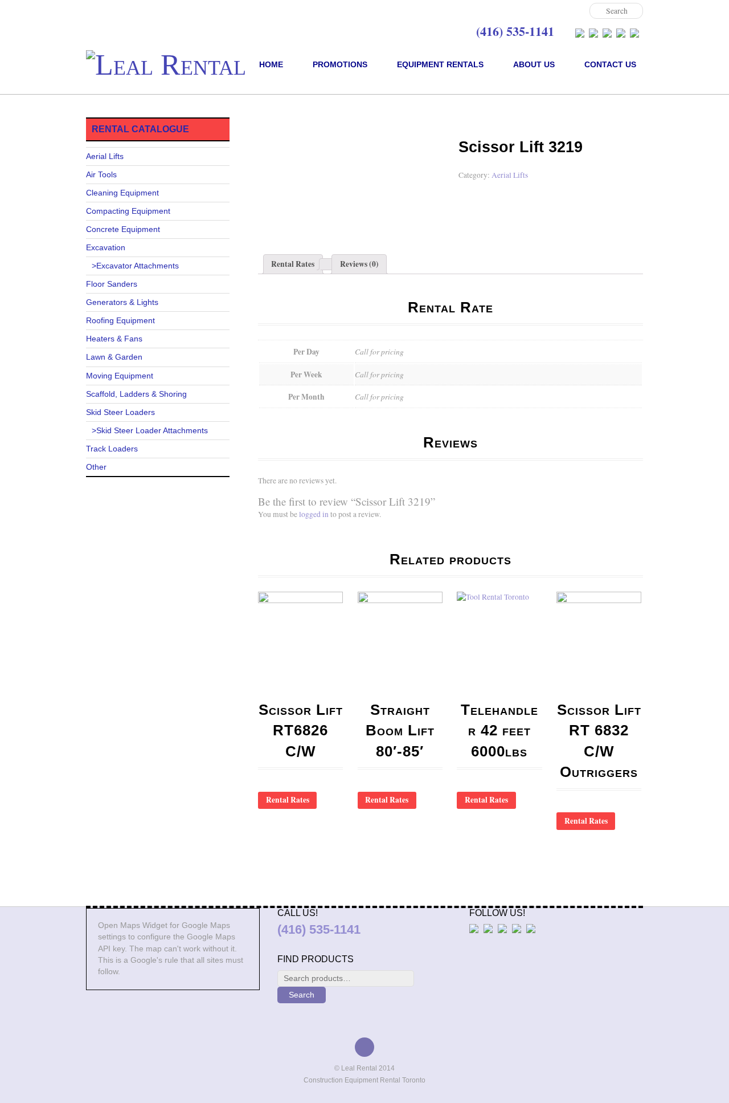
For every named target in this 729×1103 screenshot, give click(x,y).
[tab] (293, 264)
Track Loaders (112, 449)
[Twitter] (593, 33)
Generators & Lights (122, 302)
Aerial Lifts (298, 123)
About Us (534, 64)
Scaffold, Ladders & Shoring (136, 394)
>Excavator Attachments (135, 266)
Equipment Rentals (440, 64)
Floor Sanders (111, 284)
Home (271, 64)
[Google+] (607, 33)
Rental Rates (292, 264)
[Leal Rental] (166, 64)
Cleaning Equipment (122, 193)
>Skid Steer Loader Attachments (150, 430)
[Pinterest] (634, 33)
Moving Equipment (119, 376)
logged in (314, 514)
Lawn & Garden (114, 357)
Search (301, 995)
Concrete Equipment (123, 229)
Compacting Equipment (128, 211)
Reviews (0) (359, 264)
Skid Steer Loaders (120, 412)
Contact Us (610, 64)
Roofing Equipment (120, 320)
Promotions (340, 64)
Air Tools (101, 174)
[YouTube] (620, 33)
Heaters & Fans (114, 339)
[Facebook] (579, 33)
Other (96, 467)
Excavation (105, 247)
